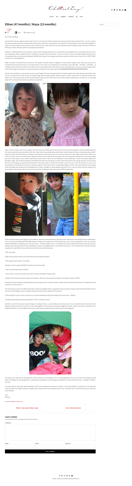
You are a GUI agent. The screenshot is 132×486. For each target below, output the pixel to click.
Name (7, 443)
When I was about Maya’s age (27, 408)
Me (76, 16)
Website (68, 443)
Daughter (63, 16)
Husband (70, 16)
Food (81, 16)
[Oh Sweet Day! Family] (66, 12)
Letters (51, 16)
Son (57, 16)
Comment (8, 423)
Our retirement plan (73, 408)
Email (37, 443)
